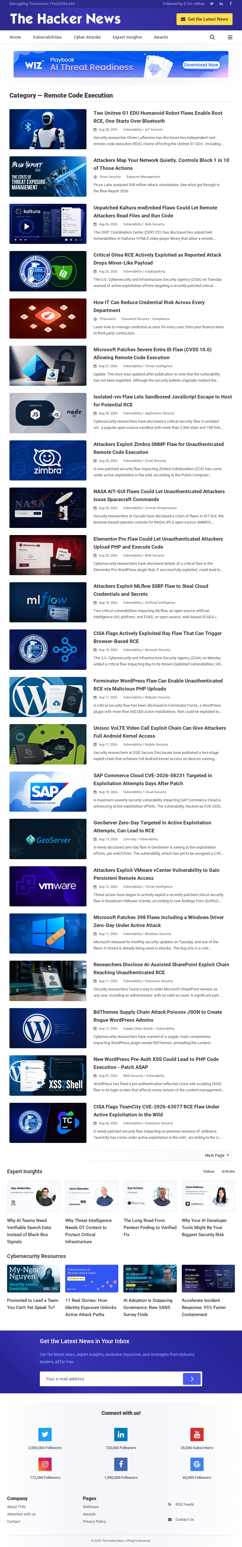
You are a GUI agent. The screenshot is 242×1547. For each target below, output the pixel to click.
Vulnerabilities (47, 37)
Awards (161, 37)
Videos (209, 1171)
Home (15, 37)
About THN (16, 1507)
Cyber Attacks (87, 37)
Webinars (91, 1507)
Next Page (217, 1155)
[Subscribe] (192, 1379)
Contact (13, 1521)
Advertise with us (21, 1514)
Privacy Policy (94, 1521)
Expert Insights (127, 37)
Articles (228, 1171)
